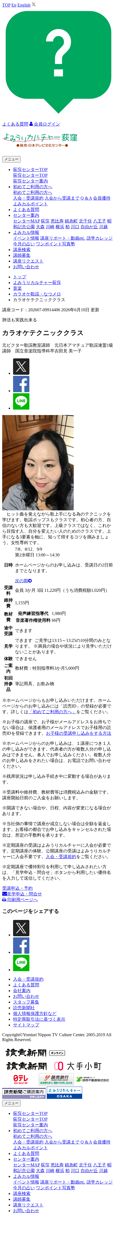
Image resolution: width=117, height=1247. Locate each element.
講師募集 (21, 255)
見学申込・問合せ (24, 894)
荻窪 (45, 221)
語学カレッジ (100, 238)
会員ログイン (46, 124)
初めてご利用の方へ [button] (32, 186)
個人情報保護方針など (35, 1013)
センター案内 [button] (26, 215)
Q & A (86, 198)
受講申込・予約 (17, 888)
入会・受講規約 (28, 198)
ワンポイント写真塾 (55, 244)
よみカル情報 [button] (26, 232)
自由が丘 (89, 226)
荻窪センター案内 (30, 181)
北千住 (85, 221)
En (13, 5)
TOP (6, 5)
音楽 (17, 288)
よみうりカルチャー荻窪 (37, 282)
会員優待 (101, 198)
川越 (103, 226)
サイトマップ (26, 1025)
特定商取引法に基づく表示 (39, 1019)
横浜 (60, 226)
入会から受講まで (62, 198)
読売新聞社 (24, 1007)
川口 (75, 226)
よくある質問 (26, 209)
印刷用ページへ (22, 899)
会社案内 (21, 990)
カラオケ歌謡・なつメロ (37, 294)
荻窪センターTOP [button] (30, 169)
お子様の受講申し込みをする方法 (78, 733)
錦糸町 (71, 221)
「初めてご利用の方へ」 (52, 711)
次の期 (21, 580)
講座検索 (21, 249)
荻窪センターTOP (30, 175)
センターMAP (26, 221)
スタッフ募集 (26, 1002)
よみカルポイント (30, 204)
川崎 (50, 226)
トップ (19, 277)
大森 (40, 226)
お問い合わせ (26, 266)
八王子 (99, 221)
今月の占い (24, 244)
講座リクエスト (28, 261)
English (23, 5)
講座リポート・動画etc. (62, 238)
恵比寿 (57, 221)
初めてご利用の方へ (32, 192)
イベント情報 (26, 238)
